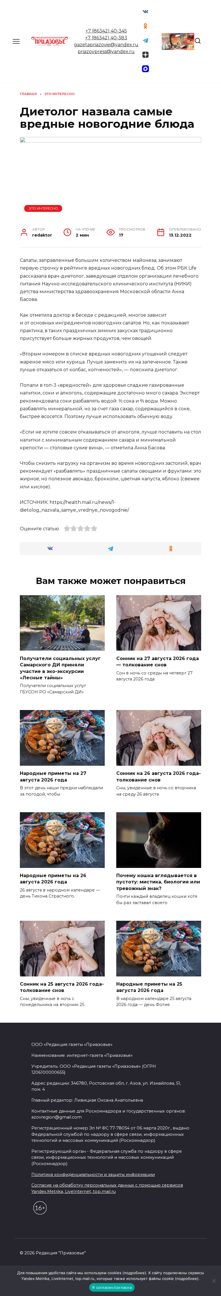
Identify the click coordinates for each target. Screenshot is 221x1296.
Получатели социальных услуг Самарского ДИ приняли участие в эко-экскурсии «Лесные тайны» (60, 667)
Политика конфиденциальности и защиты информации (93, 1174)
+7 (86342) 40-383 (106, 37)
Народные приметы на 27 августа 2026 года (53, 776)
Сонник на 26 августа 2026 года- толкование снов (158, 776)
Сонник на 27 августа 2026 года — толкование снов (157, 661)
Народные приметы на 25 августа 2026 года (149, 987)
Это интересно (43, 208)
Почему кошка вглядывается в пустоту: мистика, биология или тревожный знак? (158, 882)
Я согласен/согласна (112, 1287)
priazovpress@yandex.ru (106, 51)
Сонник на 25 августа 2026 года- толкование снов (62, 987)
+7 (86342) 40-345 (106, 31)
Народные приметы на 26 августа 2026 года (53, 879)
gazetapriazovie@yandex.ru (106, 44)
